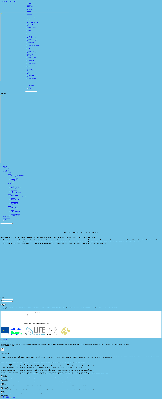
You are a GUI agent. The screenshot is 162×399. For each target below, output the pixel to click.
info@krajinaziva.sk (103, 243)
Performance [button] (4, 379)
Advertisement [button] (4, 387)
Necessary (4, 360)
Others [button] (2, 391)
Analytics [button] (3, 383)
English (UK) (7, 397)
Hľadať (2, 297)
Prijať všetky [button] (11, 345)
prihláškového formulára (66, 243)
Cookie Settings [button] (4, 345)
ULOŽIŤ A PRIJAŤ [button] (4, 395)
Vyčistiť (3, 304)
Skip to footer (12, 1)
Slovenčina (7, 396)
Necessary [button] (3, 358)
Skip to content (4, 1)
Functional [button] (3, 375)
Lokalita (2, 300)
